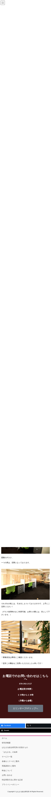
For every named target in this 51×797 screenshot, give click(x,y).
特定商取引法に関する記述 (12, 780)
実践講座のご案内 (9, 766)
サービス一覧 (7, 757)
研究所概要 (6, 743)
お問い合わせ (7, 775)
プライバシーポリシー (10, 785)
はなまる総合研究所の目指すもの (15, 747)
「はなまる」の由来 (9, 752)
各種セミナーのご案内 (10, 761)
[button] (25, 708)
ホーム (4, 738)
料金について (7, 771)
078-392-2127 (25, 684)
